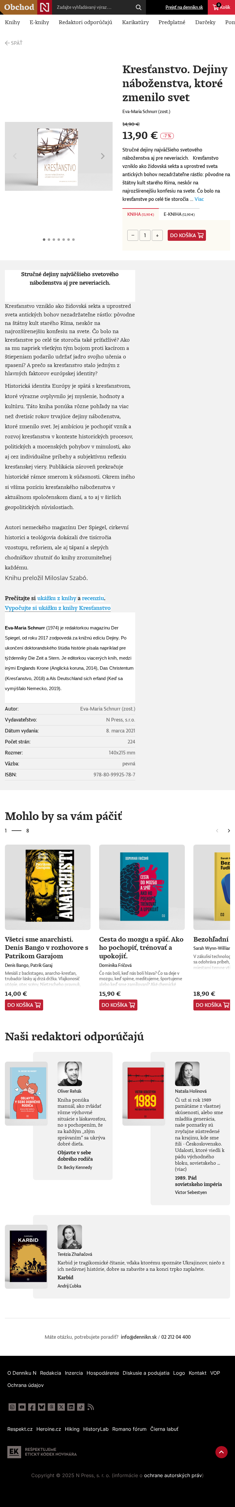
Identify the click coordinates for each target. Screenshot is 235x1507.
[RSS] (90, 1407)
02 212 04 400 (176, 1337)
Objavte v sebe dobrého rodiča (75, 1155)
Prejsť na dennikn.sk (184, 7)
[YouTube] (22, 1407)
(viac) (181, 1169)
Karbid (65, 1277)
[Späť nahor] (221, 1452)
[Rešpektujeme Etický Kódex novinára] (42, 1452)
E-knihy (39, 22)
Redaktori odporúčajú (85, 22)
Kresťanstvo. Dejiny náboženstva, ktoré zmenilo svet (44, 239)
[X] (61, 1407)
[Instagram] (12, 1407)
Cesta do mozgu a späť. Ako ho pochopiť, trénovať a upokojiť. (141, 947)
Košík (224, 6)
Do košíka (183, 235)
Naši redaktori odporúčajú (74, 1036)
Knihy (12, 22)
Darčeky (205, 22)
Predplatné (172, 22)
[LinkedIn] (71, 1407)
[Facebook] (32, 1407)
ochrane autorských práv (173, 1475)
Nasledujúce (103, 156)
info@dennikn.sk (139, 1337)
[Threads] (51, 1407)
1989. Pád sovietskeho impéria (198, 1181)
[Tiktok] (81, 1407)
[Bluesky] (42, 1407)
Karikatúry (135, 22)
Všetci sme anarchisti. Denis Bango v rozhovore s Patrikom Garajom (46, 947)
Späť (16, 43)
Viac (199, 199)
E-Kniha (179, 214)
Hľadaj (138, 7)
